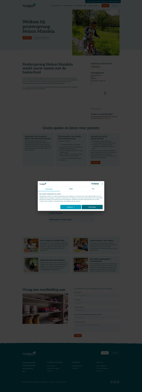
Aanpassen (70, 207)
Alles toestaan (92, 207)
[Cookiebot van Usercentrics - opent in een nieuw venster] (92, 184)
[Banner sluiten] (102, 183)
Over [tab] (93, 188)
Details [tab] (71, 188)
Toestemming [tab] (48, 189)
